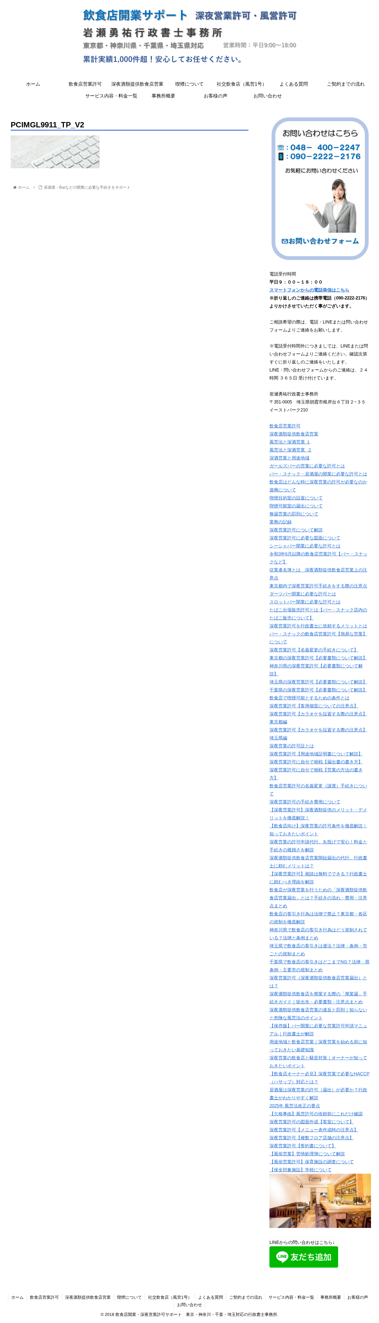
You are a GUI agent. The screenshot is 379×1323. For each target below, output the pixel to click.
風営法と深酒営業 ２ (290, 449)
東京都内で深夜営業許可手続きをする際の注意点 (318, 585)
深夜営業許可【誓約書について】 (302, 1145)
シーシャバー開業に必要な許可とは (305, 545)
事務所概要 (330, 1297)
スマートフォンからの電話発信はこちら (309, 289)
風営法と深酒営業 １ (290, 441)
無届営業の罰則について (293, 513)
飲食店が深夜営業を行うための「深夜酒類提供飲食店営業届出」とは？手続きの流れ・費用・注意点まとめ (318, 897)
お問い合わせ (189, 1304)
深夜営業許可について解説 (296, 529)
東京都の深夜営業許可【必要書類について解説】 (318, 657)
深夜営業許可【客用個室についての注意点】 (313, 705)
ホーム (17, 1297)
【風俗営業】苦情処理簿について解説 (307, 1153)
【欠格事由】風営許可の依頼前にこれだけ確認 (316, 1113)
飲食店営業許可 (285, 425)
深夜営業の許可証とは (291, 745)
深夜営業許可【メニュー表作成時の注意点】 (313, 1129)
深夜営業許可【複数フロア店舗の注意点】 (311, 1137)
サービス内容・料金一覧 (291, 1297)
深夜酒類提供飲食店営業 (293, 433)
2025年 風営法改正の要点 (294, 1105)
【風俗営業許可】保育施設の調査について (311, 1161)
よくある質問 (210, 1297)
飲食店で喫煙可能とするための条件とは (309, 697)
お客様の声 (357, 1297)
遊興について (282, 489)
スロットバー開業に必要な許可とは (305, 601)
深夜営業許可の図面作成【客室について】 (311, 1121)
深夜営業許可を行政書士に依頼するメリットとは (318, 625)
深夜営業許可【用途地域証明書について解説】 (316, 753)
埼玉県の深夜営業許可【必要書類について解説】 (318, 681)
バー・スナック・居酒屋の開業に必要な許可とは (318, 473)
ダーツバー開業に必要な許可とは (302, 593)
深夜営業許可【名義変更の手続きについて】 (313, 649)
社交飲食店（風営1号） (170, 1297)
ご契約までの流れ (245, 1297)
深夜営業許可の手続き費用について (305, 801)
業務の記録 (280, 521)
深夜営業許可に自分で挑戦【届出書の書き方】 (316, 761)
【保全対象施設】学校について (300, 1169)
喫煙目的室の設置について (296, 497)
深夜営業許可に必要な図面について (305, 537)
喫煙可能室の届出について (296, 505)
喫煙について (129, 1297)
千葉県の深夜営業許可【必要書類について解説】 (318, 689)
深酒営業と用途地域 (289, 457)
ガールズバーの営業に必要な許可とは (307, 465)
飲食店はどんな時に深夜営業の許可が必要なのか (318, 481)
